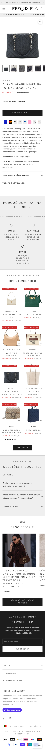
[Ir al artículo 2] (14, 68)
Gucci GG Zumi (33, 314)
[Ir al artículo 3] (22, 68)
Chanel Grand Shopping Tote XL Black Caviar (11, 393)
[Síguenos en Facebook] (3, 718)
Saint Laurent (11, 311)
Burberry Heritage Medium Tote (33, 354)
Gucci (33, 311)
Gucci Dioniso (33, 430)
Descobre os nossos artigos (22, 601)
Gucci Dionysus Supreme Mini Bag (11, 431)
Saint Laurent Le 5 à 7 (12, 316)
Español (34, 726)
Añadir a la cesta (22, 113)
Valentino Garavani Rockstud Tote (12, 354)
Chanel (6, 80)
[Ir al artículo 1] (6, 68)
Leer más (6, 592)
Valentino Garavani (11, 350)
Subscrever (22, 649)
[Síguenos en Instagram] (10, 718)
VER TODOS (22, 447)
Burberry (33, 350)
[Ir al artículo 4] (30, 68)
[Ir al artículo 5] (38, 68)
